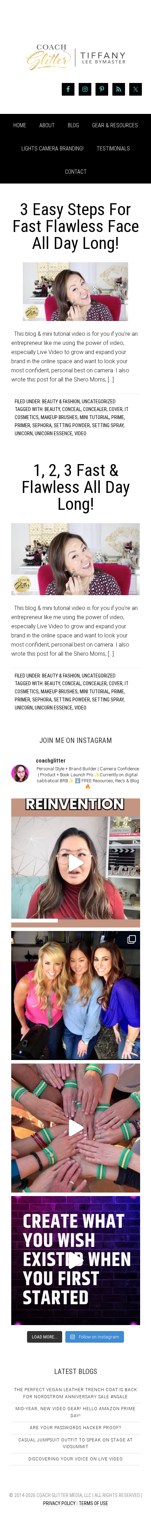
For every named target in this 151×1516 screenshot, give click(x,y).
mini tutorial (94, 417)
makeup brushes (59, 417)
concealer (95, 409)
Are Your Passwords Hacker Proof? (75, 1427)
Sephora (42, 425)
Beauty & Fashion (61, 401)
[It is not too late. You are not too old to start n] (75, 995)
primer (22, 425)
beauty (52, 409)
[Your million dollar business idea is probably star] (75, 1260)
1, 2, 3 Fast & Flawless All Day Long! (75, 487)
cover (116, 409)
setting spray (108, 425)
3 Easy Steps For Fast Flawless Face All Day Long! (75, 226)
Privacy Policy (59, 1503)
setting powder (72, 425)
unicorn (24, 433)
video (80, 433)
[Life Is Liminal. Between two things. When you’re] (75, 1128)
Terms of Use (93, 1503)
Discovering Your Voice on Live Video (75, 1459)
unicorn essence (53, 433)
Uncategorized (99, 401)
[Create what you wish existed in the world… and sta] (75, 862)
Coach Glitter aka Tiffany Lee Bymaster (75, 45)
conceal (71, 409)
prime (117, 417)
